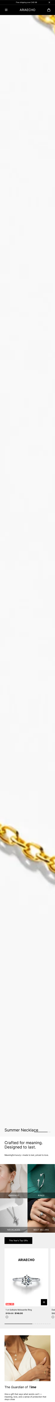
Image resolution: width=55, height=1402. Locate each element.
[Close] (49, 2)
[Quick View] (44, 1302)
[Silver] (7, 1317)
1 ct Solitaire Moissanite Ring (19, 1310)
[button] (6, 10)
